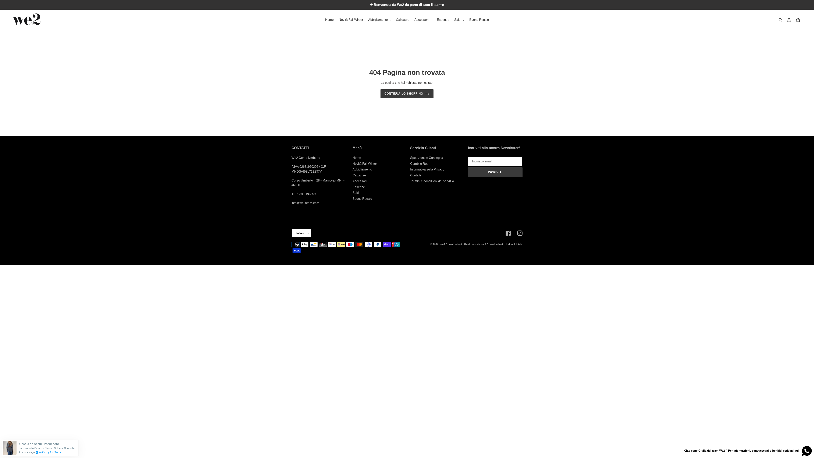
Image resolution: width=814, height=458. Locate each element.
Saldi (356, 192)
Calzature (359, 175)
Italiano (300, 233)
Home (357, 157)
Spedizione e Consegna (426, 157)
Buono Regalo (362, 198)
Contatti (415, 175)
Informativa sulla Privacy (427, 169)
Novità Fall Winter (365, 163)
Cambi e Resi (419, 163)
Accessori (360, 181)
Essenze (359, 187)
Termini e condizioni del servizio (432, 181)
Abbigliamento (362, 169)
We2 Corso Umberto (451, 244)
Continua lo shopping (404, 93)
